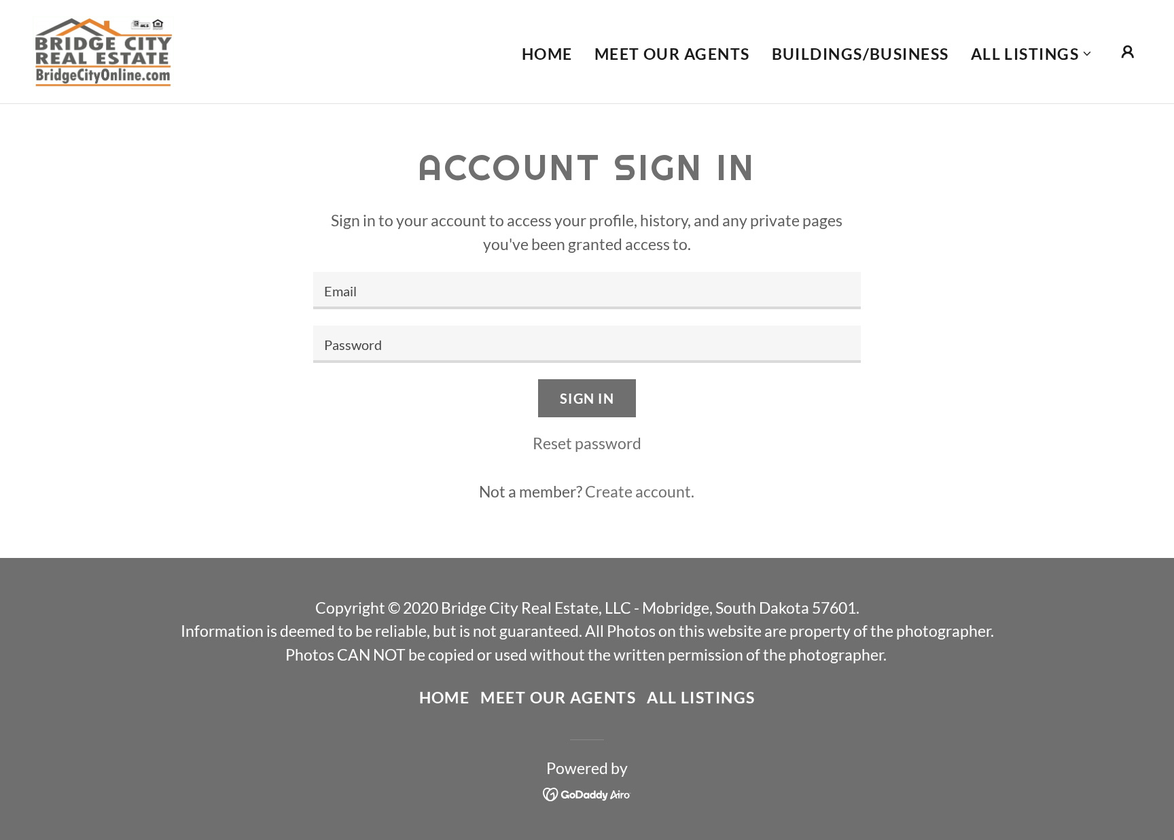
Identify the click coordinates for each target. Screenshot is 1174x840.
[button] (1031, 54)
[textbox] (586, 290)
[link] (103, 49)
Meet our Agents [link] (672, 53)
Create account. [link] (639, 491)
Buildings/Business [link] (860, 53)
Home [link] (547, 53)
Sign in (587, 398)
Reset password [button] (587, 443)
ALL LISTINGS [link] (701, 697)
